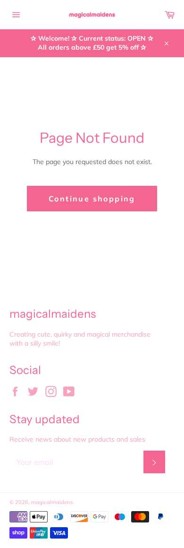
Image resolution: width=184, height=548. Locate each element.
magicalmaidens (52, 502)
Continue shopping (92, 198)
